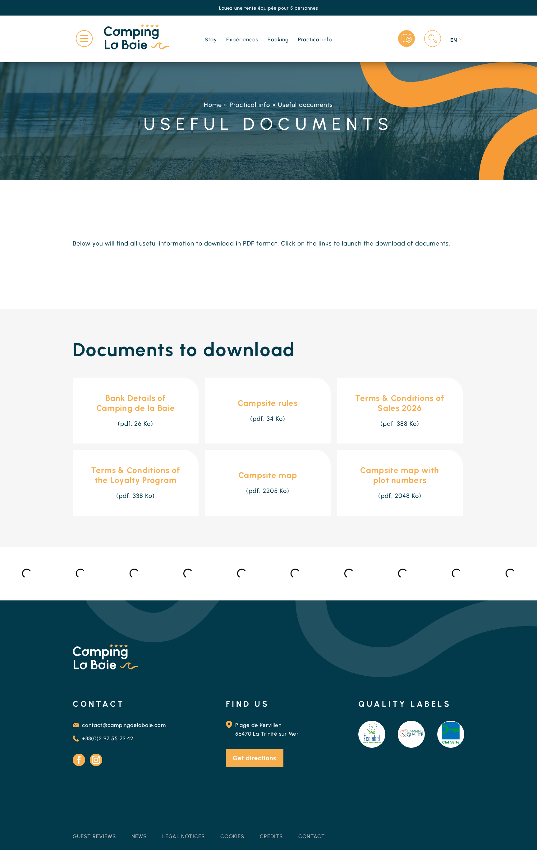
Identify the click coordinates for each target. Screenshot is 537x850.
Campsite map (267, 475)
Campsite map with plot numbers (399, 475)
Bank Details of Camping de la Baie (135, 403)
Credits (271, 836)
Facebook (79, 760)
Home (213, 104)
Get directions (254, 758)
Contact (311, 836)
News (139, 836)
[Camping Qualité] (411, 734)
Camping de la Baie (102, 827)
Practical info (250, 104)
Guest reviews (94, 836)
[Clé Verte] (451, 734)
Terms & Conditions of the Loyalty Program (135, 475)
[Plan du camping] (406, 38)
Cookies (232, 836)
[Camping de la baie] (136, 38)
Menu (84, 38)
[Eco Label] (372, 734)
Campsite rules (268, 403)
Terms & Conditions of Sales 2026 (399, 403)
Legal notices (183, 836)
